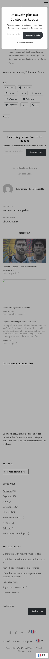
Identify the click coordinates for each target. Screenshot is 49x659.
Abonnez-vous (33, 35)
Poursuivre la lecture (24, 43)
